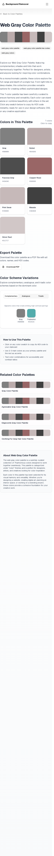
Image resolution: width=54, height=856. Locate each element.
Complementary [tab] (11, 296)
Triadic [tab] (41, 296)
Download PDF (12, 267)
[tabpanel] (26, 314)
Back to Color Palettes (13, 14)
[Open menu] (47, 4)
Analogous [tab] (26, 296)
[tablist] (26, 296)
